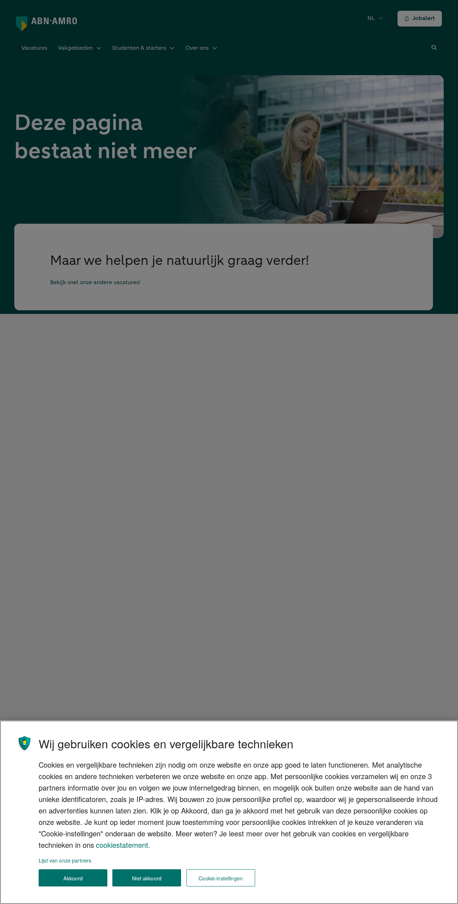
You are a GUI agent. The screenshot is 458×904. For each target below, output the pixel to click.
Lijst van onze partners (65, 860)
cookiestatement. (123, 845)
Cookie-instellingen (221, 877)
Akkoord (73, 877)
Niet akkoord (146, 877)
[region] (229, 812)
